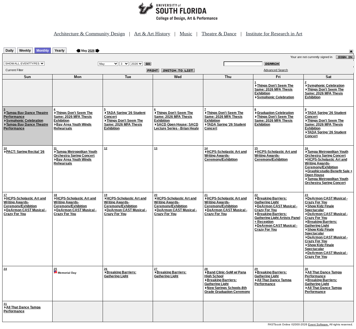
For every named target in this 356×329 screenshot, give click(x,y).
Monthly (42, 51)
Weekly (25, 51)
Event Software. (318, 324)
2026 (91, 50)
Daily (10, 51)
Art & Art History (152, 33)
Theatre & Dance (219, 33)
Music (186, 33)
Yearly (60, 51)
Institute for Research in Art (274, 33)
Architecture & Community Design (89, 33)
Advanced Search (276, 70)
